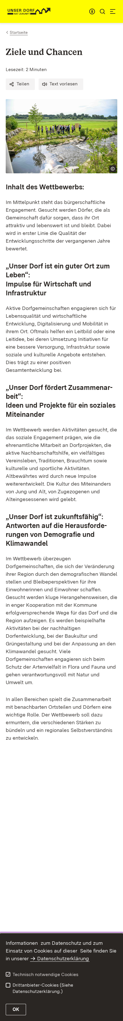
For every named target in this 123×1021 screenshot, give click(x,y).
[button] (20, 84)
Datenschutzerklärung (63, 958)
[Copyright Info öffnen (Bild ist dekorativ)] (112, 168)
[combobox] (92, 11)
